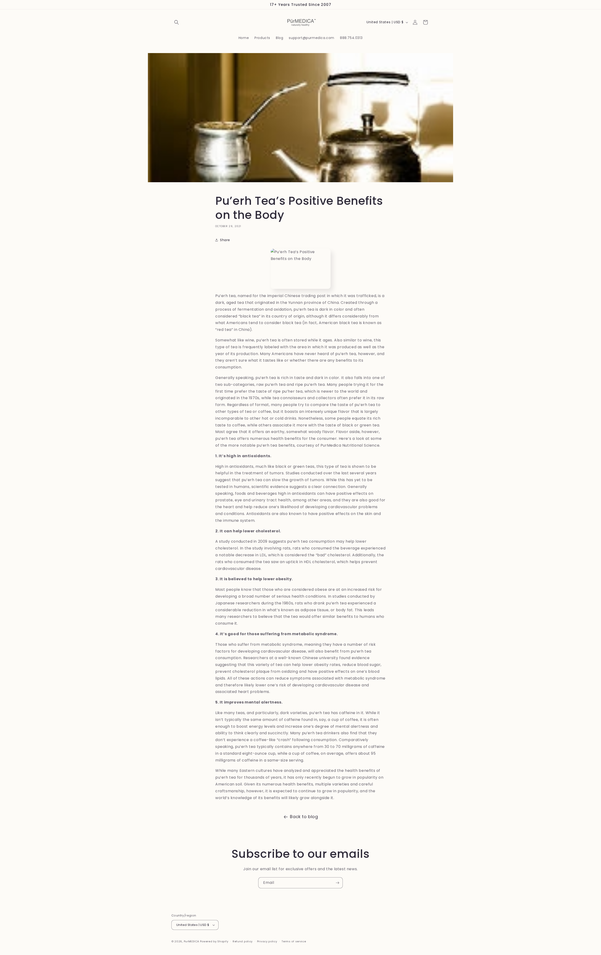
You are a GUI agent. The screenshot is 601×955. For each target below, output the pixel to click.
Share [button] (225, 240)
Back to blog (304, 817)
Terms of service (293, 941)
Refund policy (243, 941)
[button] (176, 22)
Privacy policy (267, 941)
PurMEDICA (191, 941)
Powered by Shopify (214, 941)
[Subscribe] (337, 882)
